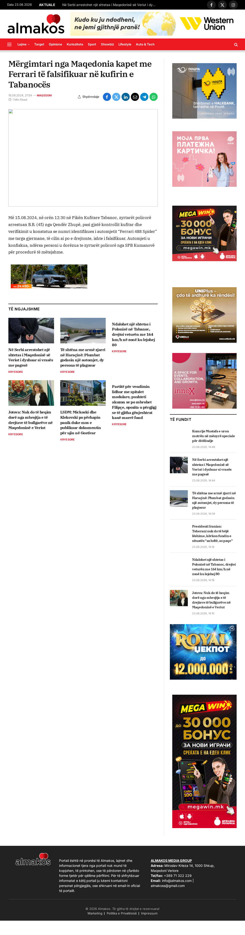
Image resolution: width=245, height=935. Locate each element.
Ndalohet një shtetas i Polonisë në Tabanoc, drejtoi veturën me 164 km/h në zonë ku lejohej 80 (133, 334)
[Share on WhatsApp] (154, 97)
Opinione (55, 44)
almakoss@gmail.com (168, 886)
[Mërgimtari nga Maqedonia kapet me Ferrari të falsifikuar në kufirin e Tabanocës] (83, 158)
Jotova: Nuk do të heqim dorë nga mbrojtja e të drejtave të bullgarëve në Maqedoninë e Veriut (30, 420)
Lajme (22, 44)
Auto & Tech (145, 44)
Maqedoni (44, 95)
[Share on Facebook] (107, 97)
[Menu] (9, 44)
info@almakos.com (177, 881)
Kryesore (15, 372)
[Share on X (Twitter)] (116, 97)
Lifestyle (124, 44)
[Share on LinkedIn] (126, 97)
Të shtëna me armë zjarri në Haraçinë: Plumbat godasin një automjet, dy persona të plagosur (82, 357)
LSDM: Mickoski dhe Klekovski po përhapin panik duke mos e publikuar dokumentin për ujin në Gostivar (80, 422)
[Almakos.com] (36, 23)
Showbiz (107, 44)
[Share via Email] (135, 97)
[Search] (235, 44)
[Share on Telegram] (144, 97)
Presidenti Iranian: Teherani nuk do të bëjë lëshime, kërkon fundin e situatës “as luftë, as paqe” (212, 533)
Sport (92, 44)
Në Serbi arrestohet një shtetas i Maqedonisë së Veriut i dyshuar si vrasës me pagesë (110, 5)
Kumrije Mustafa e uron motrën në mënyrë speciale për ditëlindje (213, 436)
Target (39, 44)
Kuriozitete (75, 44)
